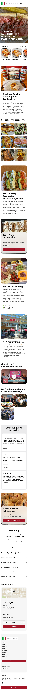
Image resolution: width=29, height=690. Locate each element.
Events (4, 652)
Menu (21, 3)
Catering (4, 646)
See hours (23, 622)
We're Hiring (5, 654)
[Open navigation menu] (25, 3)
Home (3, 642)
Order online (14, 626)
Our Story (4, 648)
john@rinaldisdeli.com (8, 618)
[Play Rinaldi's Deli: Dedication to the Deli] (14, 376)
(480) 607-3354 (6, 615)
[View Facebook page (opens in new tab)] (3, 675)
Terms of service (6, 666)
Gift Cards (4, 650)
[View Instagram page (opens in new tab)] (5, 675)
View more (5, 445)
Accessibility (5, 668)
